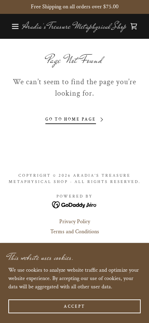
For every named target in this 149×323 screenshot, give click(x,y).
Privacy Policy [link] (74, 221)
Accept (74, 306)
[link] (75, 26)
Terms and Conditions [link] (74, 231)
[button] (11, 26)
